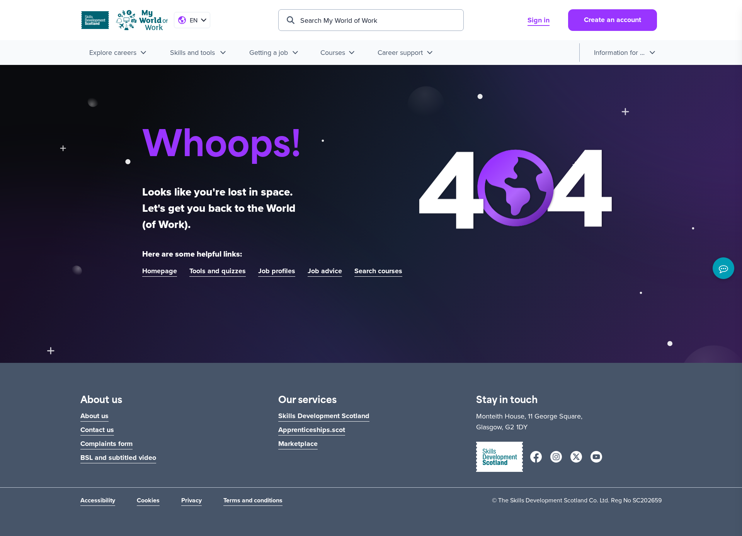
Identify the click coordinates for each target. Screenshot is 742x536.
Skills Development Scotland (323, 416)
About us (94, 416)
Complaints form (106, 444)
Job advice (325, 271)
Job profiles (276, 271)
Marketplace (298, 444)
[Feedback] (723, 268)
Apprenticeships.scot (311, 430)
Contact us (97, 430)
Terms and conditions (253, 500)
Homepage (159, 271)
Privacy (191, 500)
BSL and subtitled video (118, 458)
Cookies (148, 500)
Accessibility (97, 500)
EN (193, 20)
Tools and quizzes (217, 271)
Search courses (378, 271)
